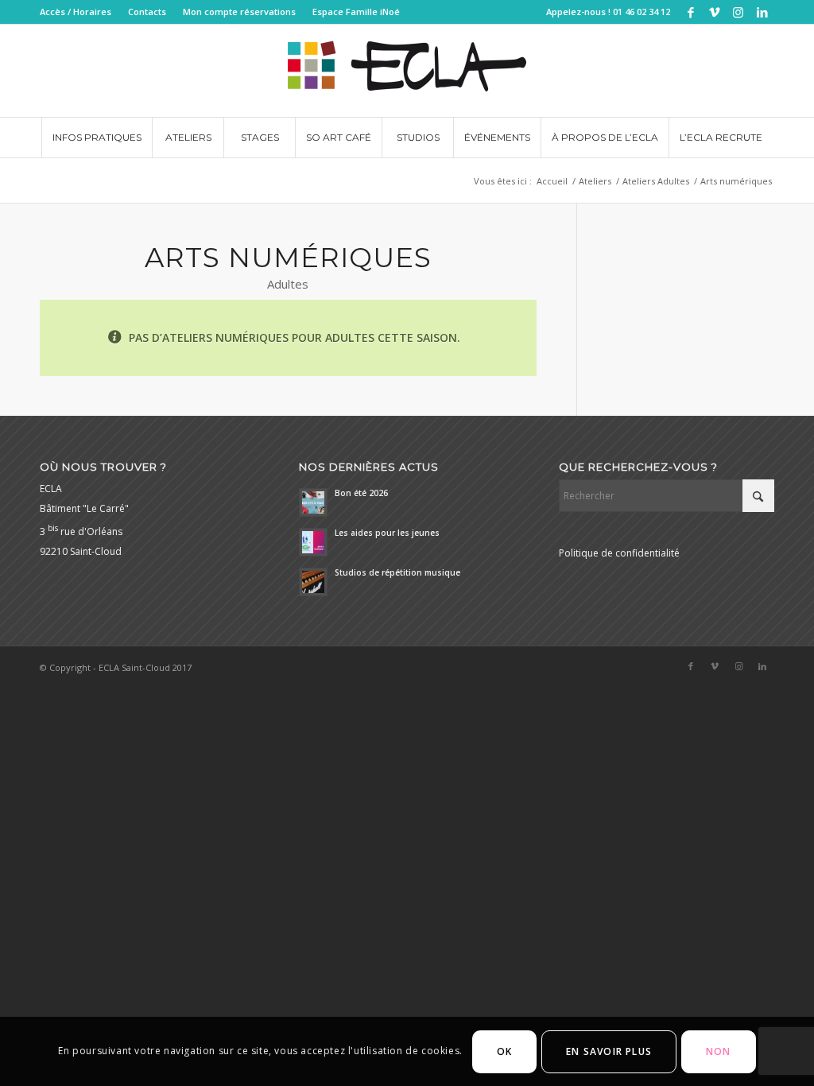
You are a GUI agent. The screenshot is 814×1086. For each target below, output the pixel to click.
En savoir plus (609, 1051)
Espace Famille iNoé (356, 11)
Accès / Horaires (75, 11)
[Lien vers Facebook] (690, 12)
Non (718, 1051)
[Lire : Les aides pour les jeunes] (313, 542)
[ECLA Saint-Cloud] (407, 71)
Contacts (147, 11)
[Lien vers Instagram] (738, 12)
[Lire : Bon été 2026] (313, 502)
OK (504, 1051)
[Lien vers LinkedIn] (762, 12)
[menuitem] (80, 12)
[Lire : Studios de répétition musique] (313, 582)
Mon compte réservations (239, 11)
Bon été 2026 (361, 492)
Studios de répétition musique (397, 572)
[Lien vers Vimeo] (714, 12)
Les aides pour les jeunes (387, 532)
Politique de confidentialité (619, 553)
